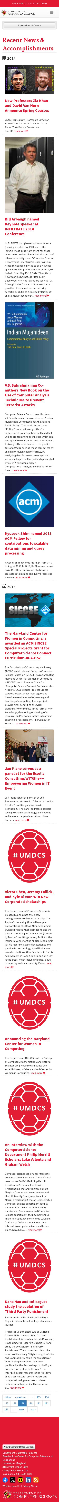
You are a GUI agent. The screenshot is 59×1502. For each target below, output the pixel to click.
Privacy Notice (30, 1486)
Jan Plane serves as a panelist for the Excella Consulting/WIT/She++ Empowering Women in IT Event (27, 778)
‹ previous (20, 1397)
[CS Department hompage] (29, 1494)
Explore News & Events (29, 25)
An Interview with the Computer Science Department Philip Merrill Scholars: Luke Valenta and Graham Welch (28, 1154)
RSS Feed (36, 1480)
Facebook (5, 1480)
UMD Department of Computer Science (23, 13)
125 (39, 1397)
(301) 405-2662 (24, 1473)
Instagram (20, 1480)
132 (47, 1403)
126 (47, 1397)
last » (33, 1409)
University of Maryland (29, 3)
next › (22, 1409)
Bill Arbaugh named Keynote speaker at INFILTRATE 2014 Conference (22, 226)
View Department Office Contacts (19, 1446)
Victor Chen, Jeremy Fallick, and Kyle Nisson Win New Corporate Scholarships (29, 896)
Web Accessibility (11, 1486)
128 (14, 1403)
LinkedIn (28, 1480)
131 (38, 1403)
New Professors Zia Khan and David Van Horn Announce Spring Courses (27, 105)
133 (6, 1409)
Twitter (12, 1480)
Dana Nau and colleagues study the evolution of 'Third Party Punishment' (27, 1306)
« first (8, 1397)
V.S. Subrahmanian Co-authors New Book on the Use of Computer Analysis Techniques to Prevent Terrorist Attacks (27, 395)
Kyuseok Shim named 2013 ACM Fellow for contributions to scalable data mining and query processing (28, 543)
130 (30, 1403)
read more (20, 131)
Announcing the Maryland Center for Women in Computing (27, 1043)
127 (6, 1403)
